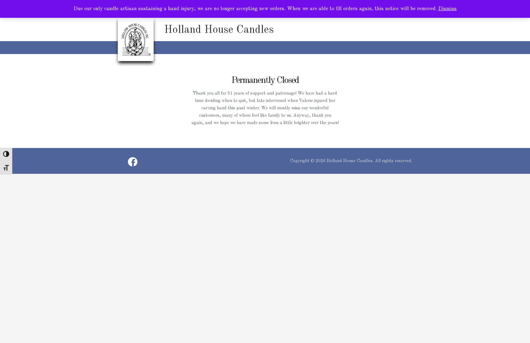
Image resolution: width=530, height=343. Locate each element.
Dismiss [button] (447, 8)
